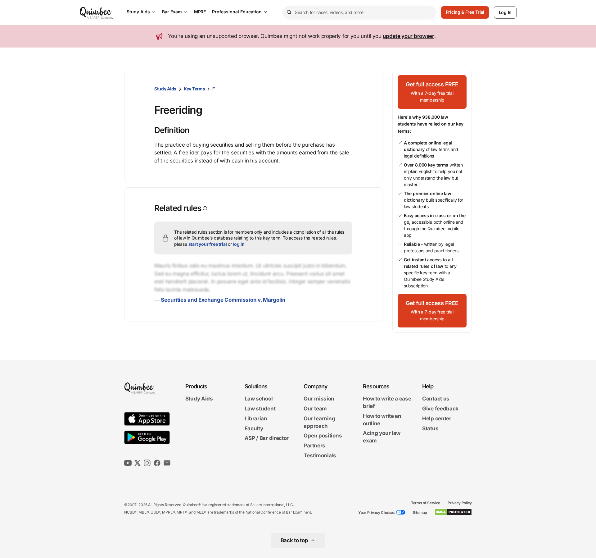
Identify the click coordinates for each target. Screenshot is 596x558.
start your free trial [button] (207, 244)
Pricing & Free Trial (465, 12)
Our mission (319, 399)
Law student (260, 408)
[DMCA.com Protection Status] (453, 512)
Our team (315, 408)
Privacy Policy (460, 503)
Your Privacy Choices (376, 512)
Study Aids (138, 11)
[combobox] (359, 13)
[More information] (204, 208)
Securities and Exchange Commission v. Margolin (223, 300)
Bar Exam (172, 11)
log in (239, 244)
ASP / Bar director (267, 438)
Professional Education (237, 11)
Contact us (435, 399)
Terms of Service (425, 503)
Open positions (323, 436)
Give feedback (440, 408)
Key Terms (194, 88)
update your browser (408, 36)
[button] (432, 92)
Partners (314, 445)
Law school (259, 399)
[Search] (288, 12)
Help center (436, 418)
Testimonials (320, 455)
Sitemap (420, 512)
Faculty (254, 428)
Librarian (256, 418)
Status (430, 428)
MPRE (200, 11)
